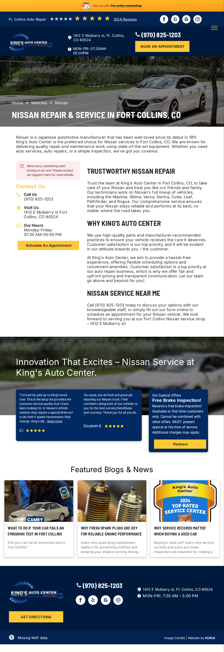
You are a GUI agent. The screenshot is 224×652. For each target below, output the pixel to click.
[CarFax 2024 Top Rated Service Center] (185, 501)
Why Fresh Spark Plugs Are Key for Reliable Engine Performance (111, 531)
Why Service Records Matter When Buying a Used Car (180, 531)
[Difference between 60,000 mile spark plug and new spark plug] (112, 501)
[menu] (214, 28)
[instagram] (197, 20)
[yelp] (175, 20)
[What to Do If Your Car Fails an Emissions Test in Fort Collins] (38, 501)
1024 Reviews (125, 19)
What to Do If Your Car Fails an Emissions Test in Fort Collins (36, 531)
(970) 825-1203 (38, 199)
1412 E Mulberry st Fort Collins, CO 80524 (45, 214)
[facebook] (164, 20)
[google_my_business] (186, 20)
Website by (196, 638)
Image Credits (174, 638)
